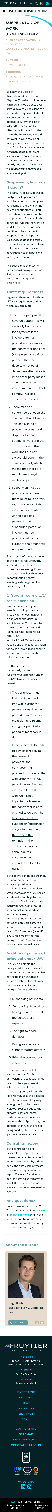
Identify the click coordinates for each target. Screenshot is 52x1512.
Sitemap (26, 1434)
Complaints (26, 1428)
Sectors (26, 1397)
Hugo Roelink (17, 65)
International (26, 1439)
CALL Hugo (19, 1323)
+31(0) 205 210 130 (26, 1373)
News (10, 10)
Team (26, 1419)
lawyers (40, 1210)
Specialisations (26, 1445)
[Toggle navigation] (31, 3)
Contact (26, 1413)
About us (26, 1408)
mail (12, 1214)
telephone (22, 1214)
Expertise (26, 1392)
